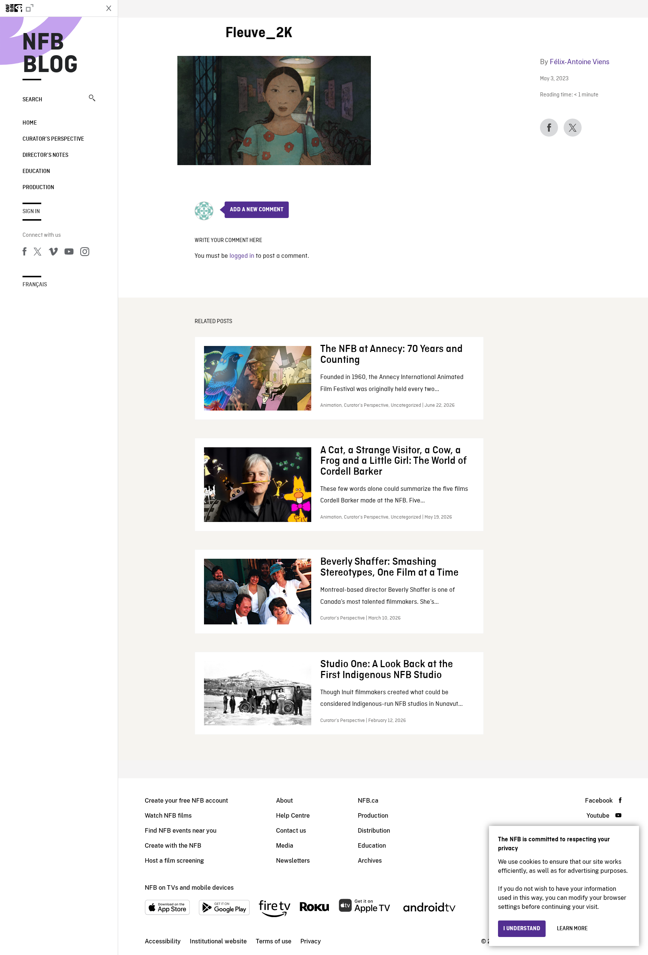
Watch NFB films (168, 815)
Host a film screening (174, 860)
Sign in (31, 212)
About (284, 800)
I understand (521, 929)
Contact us (291, 830)
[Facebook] (24, 252)
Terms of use (273, 941)
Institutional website (218, 941)
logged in (242, 256)
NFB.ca (368, 800)
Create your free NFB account (186, 800)
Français (34, 285)
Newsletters (293, 860)
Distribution (374, 830)
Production (38, 188)
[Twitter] (37, 252)
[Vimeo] (53, 252)
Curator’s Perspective (53, 139)
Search (32, 100)
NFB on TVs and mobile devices (189, 887)
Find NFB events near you (180, 830)
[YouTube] (69, 252)
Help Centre (293, 815)
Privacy (310, 941)
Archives (370, 860)
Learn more (572, 929)
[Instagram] (84, 252)
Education (36, 171)
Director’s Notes (45, 155)
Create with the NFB (173, 845)
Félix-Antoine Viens (579, 62)
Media (284, 845)
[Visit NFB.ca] (49, 8)
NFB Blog (50, 54)
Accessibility (163, 941)
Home (29, 123)
